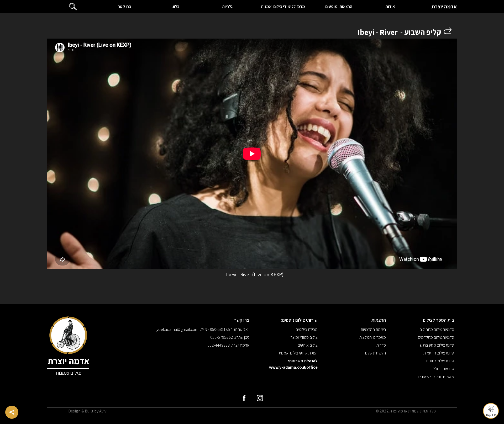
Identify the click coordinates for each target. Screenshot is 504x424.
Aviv (102, 411)
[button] (73, 6)
